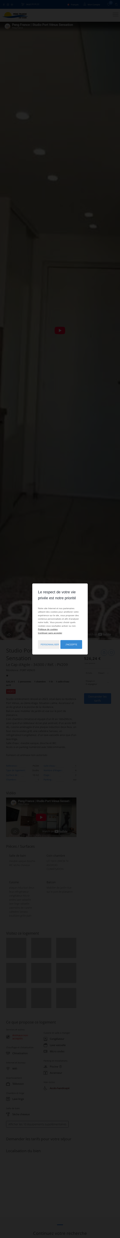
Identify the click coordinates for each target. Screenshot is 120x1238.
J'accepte (71, 644)
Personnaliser (50, 644)
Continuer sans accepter (50, 633)
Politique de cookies (48, 629)
